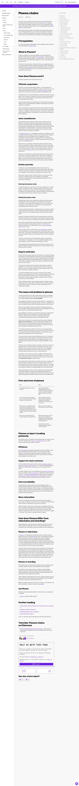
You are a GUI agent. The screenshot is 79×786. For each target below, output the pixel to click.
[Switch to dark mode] (66, 2)
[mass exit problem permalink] (18, 497)
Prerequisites (62, 15)
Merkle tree (28, 139)
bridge (45, 64)
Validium (5, 44)
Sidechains (6, 39)
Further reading (63, 56)
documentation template (37, 656)
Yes (22, 679)
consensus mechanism (43, 90)
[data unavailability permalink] (18, 482)
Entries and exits (63, 25)
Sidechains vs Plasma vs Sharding (28, 609)
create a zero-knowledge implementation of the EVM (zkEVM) (33, 475)
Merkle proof (30, 149)
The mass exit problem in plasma (66, 33)
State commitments (63, 23)
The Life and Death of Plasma (27, 613)
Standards (5, 22)
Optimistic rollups (7, 32)
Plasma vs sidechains (64, 51)
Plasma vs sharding (64, 53)
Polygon (22, 596)
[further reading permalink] (18, 602)
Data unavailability (63, 43)
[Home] (2, 2)
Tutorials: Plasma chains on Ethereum (67, 59)
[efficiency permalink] (18, 447)
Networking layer (6, 48)
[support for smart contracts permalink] (18, 461)
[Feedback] (76, 783)
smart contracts (35, 472)
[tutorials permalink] (18, 624)
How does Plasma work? (64, 19)
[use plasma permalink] (18, 589)
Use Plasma (62, 55)
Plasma (5, 41)
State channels (6, 37)
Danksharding (41, 584)
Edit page (28, 17)
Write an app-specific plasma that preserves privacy (31, 628)
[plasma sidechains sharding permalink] (18, 519)
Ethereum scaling (32, 45)
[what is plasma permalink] (18, 52)
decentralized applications (33, 474)
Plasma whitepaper (40, 56)
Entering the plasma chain (65, 27)
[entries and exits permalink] (18, 164)
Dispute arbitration (63, 31)
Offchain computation (64, 21)
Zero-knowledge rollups (8, 35)
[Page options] (24, 17)
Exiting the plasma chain (65, 29)
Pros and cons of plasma (64, 35)
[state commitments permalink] (18, 118)
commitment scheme (24, 133)
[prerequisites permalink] (18, 41)
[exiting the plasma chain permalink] (18, 197)
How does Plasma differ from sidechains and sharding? (68, 48)
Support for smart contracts (65, 41)
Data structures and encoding (6, 51)
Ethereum (44, 21)
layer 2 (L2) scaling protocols (38, 440)
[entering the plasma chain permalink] (18, 184)
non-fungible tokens (43, 229)
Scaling (4, 30)
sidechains (30, 67)
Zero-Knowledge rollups (24, 450)
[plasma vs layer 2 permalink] (18, 434)
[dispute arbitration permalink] (18, 252)
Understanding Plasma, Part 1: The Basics (29, 611)
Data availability (6, 46)
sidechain (21, 535)
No (28, 679)
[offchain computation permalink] (18, 84)
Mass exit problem (63, 45)
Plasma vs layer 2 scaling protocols (66, 37)
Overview (4, 10)
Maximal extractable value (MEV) (8, 25)
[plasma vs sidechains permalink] (18, 532)
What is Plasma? (63, 17)
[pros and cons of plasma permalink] (18, 380)
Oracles (4, 28)
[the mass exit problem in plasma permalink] (18, 292)
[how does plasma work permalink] (18, 76)
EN (73, 2)
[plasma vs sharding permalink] (18, 562)
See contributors (30, 638)
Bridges (4, 20)
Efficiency (62, 39)
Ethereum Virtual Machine (48, 471)
